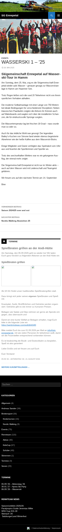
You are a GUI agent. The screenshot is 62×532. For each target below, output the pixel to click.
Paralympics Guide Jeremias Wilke (17, 508)
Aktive (5, 440)
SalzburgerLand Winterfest (13, 516)
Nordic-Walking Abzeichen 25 (15, 219)
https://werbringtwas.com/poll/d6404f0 (18, 325)
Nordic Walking (9, 424)
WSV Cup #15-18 (9, 511)
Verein (4, 466)
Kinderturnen (9, 419)
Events (4, 58)
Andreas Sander (8, 408)
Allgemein (5, 403)
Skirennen (6, 455)
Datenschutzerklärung (41, 528)
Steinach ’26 (7, 513)
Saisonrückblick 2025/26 (12, 506)
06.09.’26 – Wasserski (11, 489)
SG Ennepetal (9, 15)
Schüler (6, 450)
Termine (13, 241)
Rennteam (6, 434)
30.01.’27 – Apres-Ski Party (13, 486)
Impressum (56, 528)
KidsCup (7, 445)
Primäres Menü (58, 15)
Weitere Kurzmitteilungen (15, 367)
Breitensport (7, 414)
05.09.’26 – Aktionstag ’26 (12, 359)
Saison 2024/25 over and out (15, 208)
